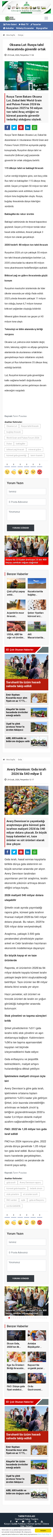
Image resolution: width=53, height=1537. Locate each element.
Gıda (20, 759)
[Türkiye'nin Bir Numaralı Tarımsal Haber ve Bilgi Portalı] (10, 18)
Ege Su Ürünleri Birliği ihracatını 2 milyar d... (15, 1368)
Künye (7, 1524)
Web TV (24, 24)
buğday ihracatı (13, 432)
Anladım (43, 1530)
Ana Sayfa (10, 35)
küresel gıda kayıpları (16, 1188)
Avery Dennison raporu (30, 1182)
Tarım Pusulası (20, 415)
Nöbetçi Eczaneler (25, 28)
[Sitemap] (42, 1521)
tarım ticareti (36, 455)
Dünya (20, 35)
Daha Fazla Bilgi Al (44, 1534)
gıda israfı (11, 1182)
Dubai (9, 444)
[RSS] (35, 1521)
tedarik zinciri (36, 1188)
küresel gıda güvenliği (16, 455)
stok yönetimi (12, 1194)
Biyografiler (42, 28)
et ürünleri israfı (30, 1194)
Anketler (9, 28)
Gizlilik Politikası (18, 1524)
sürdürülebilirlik (13, 1206)
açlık (23, 1200)
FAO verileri (11, 1200)
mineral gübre (34, 449)
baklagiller (20, 444)
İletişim (29, 1526)
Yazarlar (36, 24)
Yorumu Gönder (20, 528)
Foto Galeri (11, 24)
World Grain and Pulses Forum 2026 (22, 438)
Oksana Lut (11, 426)
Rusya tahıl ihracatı (30, 426)
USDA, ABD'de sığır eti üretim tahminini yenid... (16, 637)
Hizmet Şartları (34, 1524)
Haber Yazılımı (31, 1519)
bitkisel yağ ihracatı (15, 449)
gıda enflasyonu (36, 1200)
